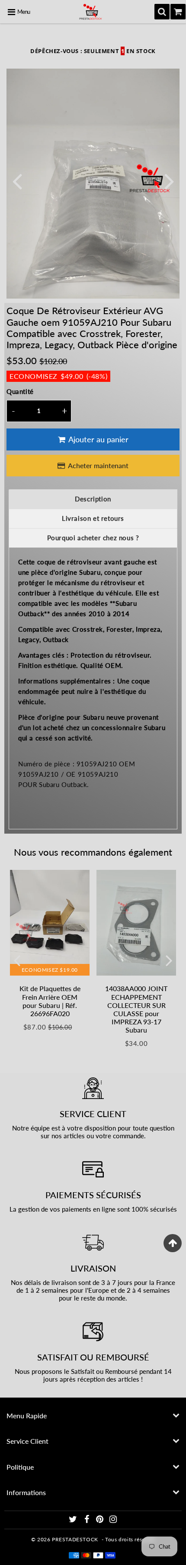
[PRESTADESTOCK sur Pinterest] (100, 1520)
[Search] (162, 11)
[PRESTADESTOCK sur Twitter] (74, 1520)
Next (169, 180)
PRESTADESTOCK (75, 1539)
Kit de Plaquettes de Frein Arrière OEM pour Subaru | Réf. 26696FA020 (49, 1000)
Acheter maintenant (98, 465)
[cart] (178, 11)
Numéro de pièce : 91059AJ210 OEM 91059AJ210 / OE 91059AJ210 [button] (76, 769)
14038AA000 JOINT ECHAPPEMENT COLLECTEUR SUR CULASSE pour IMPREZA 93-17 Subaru (136, 1009)
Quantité (20, 391)
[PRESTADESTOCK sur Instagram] (113, 1520)
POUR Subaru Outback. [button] (53, 784)
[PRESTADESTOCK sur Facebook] (87, 1520)
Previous (16, 180)
